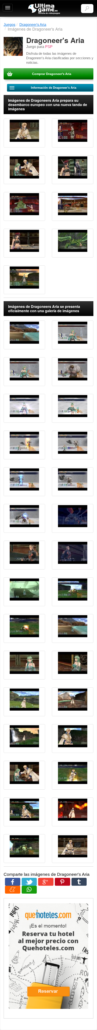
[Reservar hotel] (48, 956)
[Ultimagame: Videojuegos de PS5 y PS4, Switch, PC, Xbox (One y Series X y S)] (44, 9)
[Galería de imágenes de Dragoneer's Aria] (24, 133)
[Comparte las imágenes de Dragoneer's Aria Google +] (45, 882)
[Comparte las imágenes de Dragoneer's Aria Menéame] (12, 890)
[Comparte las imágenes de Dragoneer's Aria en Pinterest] (62, 882)
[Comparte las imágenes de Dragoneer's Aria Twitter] (29, 882)
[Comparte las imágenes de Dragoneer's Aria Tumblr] (79, 882)
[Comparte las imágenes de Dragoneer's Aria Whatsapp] (29, 890)
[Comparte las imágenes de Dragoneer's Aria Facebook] (12, 882)
